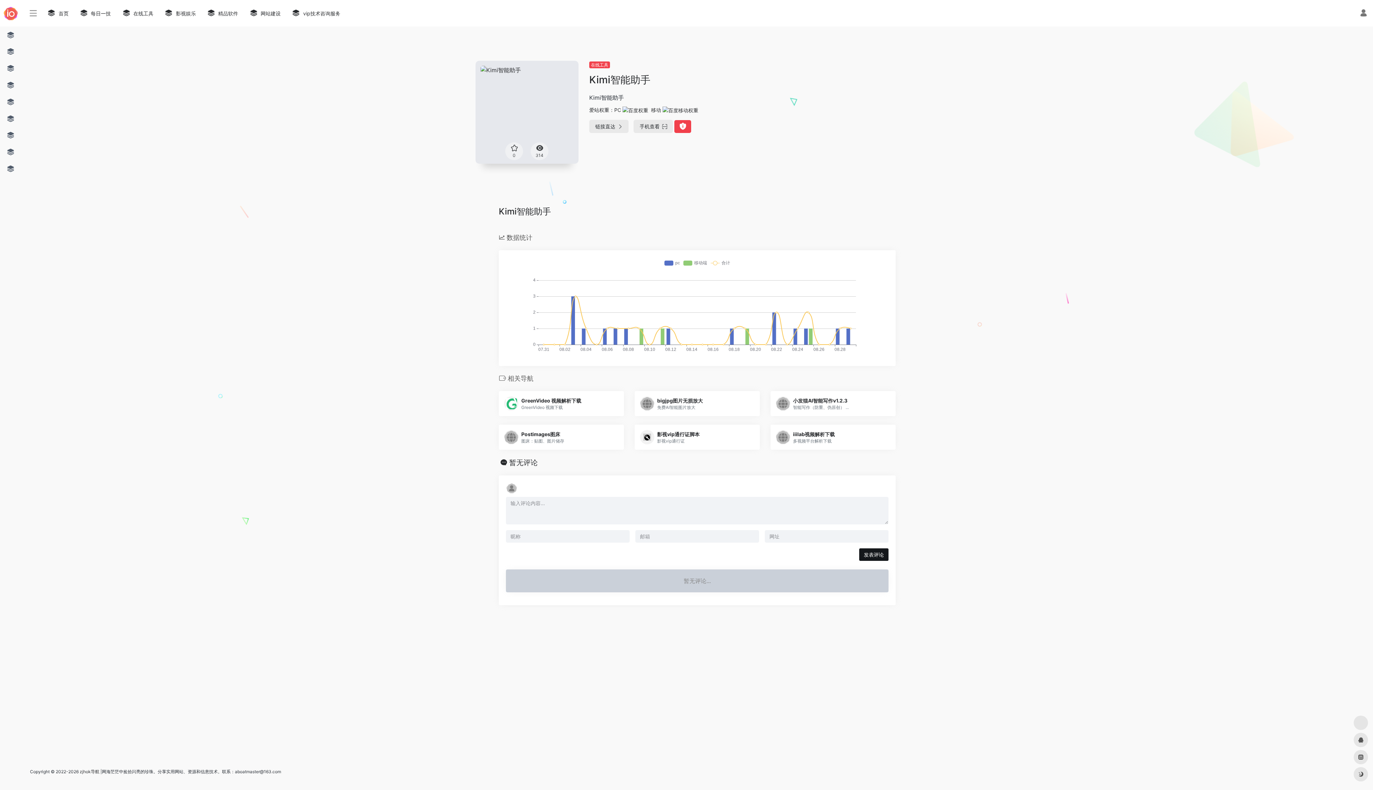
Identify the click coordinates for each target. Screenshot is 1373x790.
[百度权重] (635, 110)
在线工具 (599, 65)
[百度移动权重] (680, 110)
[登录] (1363, 13)
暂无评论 (523, 462)
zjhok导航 (89, 771)
